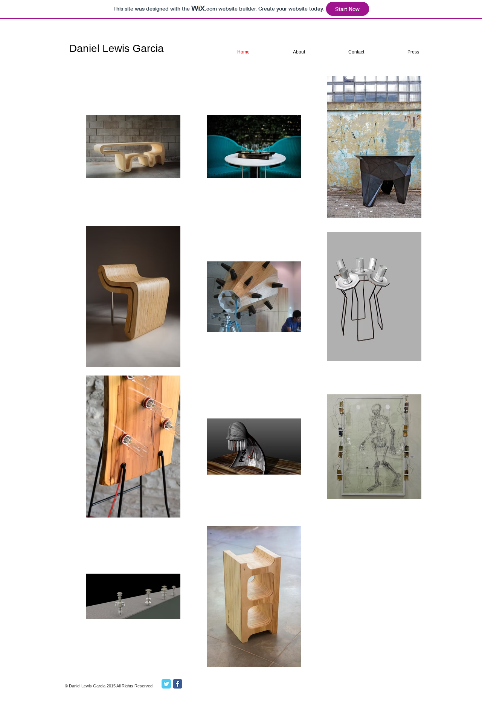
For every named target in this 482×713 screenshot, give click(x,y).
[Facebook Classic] (177, 684)
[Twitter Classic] (166, 684)
